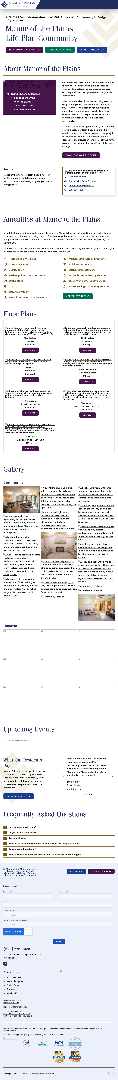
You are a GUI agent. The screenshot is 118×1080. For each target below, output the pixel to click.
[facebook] (5, 964)
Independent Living (24, 97)
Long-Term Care (23, 105)
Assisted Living (22, 101)
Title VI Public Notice (12, 1011)
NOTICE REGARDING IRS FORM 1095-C (17, 1016)
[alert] (59, 741)
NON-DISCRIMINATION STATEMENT (16, 1014)
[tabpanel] (59, 386)
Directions (8, 957)
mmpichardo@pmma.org (82, 185)
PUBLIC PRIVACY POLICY (12, 1000)
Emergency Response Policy (15, 1007)
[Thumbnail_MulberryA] (88, 391)
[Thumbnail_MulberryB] (30, 424)
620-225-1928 (76, 189)
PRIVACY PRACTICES (11, 1002)
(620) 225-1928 (16, 948)
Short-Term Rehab (24, 109)
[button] (84, 794)
